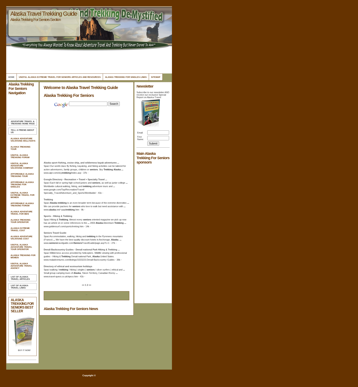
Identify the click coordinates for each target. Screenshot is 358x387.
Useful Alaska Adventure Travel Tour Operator (21, 247)
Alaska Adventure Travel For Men (22, 212)
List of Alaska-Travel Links (20, 286)
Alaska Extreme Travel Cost (20, 229)
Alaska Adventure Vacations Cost (22, 237)
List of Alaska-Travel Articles (20, 278)
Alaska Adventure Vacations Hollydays (23, 139)
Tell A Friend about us (22, 131)
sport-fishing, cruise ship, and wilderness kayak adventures (81, 162)
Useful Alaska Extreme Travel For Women (22, 195)
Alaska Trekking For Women (23, 256)
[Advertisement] (88, 61)
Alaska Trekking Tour (20, 148)
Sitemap (155, 77)
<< (83, 285)
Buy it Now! (24, 350)
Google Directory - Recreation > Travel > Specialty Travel (75, 179)
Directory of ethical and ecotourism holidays (68, 266)
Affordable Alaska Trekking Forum (22, 204)
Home (11, 77)
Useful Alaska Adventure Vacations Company (22, 165)
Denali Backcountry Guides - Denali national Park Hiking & (82, 249)
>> (89, 285)
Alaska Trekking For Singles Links (126, 77)
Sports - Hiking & (58, 216)
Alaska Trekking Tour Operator (20, 221)
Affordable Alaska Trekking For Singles (22, 184)
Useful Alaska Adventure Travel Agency (21, 265)
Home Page (23, 122)
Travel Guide (55, 233)
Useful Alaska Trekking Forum (20, 156)
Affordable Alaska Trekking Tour (22, 175)
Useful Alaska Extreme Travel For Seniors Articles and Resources (60, 77)
